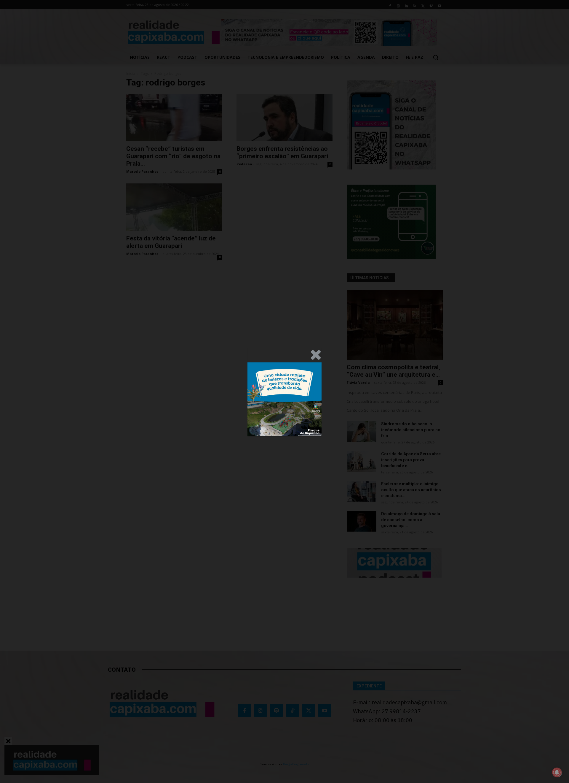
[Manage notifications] (557, 772)
